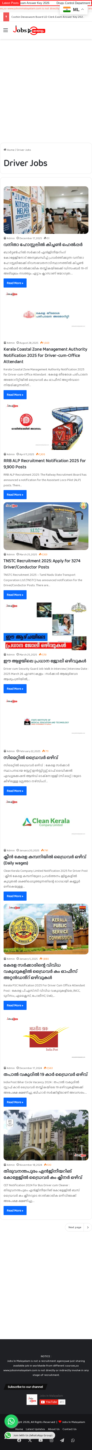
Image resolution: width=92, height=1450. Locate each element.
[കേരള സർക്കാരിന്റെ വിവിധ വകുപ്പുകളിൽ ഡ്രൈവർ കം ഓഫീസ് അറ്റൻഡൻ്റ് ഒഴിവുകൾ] (46, 929)
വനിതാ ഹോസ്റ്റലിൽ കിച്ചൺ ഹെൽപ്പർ (43, 244)
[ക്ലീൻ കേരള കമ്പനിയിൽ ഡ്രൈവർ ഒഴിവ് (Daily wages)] (46, 822)
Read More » (15, 283)
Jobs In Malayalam (73, 1422)
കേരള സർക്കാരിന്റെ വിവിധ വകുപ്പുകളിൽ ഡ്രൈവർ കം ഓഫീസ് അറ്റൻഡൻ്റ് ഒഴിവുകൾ (40, 971)
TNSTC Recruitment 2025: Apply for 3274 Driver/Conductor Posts (42, 563)
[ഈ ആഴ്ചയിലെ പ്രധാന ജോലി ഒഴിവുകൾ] (46, 626)
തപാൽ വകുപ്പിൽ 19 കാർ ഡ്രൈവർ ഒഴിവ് (46, 1074)
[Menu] (5, 32)
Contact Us (70, 1429)
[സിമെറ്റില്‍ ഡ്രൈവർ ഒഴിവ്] (46, 721)
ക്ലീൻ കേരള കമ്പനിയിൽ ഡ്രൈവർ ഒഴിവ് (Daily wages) (45, 859)
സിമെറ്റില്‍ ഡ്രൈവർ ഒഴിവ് (31, 757)
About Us (54, 1429)
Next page (75, 1227)
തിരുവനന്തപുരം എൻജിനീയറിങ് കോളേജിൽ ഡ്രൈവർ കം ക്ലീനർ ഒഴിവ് (43, 1174)
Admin (11, 238)
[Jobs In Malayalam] (29, 30)
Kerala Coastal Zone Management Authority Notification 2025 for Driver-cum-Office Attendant (45, 355)
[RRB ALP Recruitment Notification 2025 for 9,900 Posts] (46, 426)
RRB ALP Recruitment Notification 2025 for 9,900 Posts (45, 463)
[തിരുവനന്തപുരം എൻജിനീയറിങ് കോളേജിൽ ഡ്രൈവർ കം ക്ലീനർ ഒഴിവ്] (46, 1135)
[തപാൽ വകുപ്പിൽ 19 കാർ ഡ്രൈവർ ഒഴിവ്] (46, 1038)
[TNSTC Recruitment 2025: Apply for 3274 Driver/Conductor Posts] (46, 526)
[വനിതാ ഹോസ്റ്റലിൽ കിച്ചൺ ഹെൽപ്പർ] (46, 210)
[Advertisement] (46, 89)
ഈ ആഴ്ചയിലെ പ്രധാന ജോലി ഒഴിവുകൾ (45, 660)
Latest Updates (35, 1429)
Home (10, 150)
